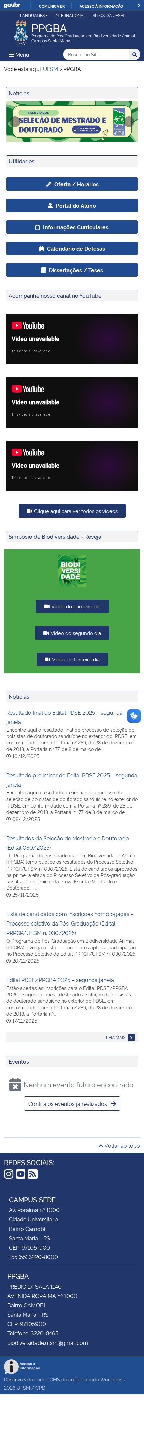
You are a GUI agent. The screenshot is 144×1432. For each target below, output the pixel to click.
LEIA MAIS (116, 1037)
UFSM (23, 1387)
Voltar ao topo (121, 1145)
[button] (15, 121)
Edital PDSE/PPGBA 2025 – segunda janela (60, 979)
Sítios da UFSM (108, 15)
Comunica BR (52, 6)
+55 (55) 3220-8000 (33, 1256)
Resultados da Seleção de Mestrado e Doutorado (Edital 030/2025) (67, 842)
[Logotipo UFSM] (21, 31)
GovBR (12, 5)
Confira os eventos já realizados (68, 1103)
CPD (40, 1387)
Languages (32, 15)
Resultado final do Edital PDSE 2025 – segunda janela (64, 717)
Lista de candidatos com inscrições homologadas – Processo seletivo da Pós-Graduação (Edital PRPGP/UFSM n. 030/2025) (70, 923)
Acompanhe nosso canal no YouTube (55, 295)
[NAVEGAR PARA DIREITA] (138, 5)
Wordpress (112, 1379)
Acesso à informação (101, 6)
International (70, 15)
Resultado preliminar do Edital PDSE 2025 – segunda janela (71, 780)
